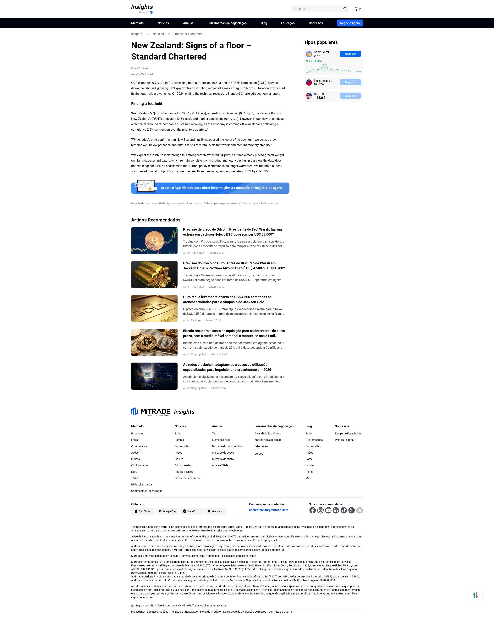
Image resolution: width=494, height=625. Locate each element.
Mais (308, 478)
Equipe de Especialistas (349, 433)
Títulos (135, 478)
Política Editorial (344, 440)
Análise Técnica (184, 471)
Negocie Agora (350, 23)
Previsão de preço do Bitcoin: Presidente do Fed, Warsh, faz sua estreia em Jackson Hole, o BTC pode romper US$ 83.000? (232, 232)
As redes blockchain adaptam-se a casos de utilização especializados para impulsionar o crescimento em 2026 (227, 367)
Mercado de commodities (227, 446)
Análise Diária (220, 465)
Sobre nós (316, 23)
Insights (136, 34)
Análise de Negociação (268, 440)
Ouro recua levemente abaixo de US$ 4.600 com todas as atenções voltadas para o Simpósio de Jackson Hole (227, 299)
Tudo (178, 433)
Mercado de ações (223, 452)
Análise (188, 23)
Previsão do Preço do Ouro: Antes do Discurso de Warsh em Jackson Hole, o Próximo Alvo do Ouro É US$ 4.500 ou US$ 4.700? (234, 265)
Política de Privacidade (184, 611)
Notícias (163, 23)
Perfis (309, 471)
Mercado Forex (221, 440)
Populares (137, 433)
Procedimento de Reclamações (149, 611)
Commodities (139, 446)
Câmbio (179, 440)
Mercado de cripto (223, 459)
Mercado (137, 23)
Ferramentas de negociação (227, 23)
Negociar (350, 54)
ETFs (134, 471)
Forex (134, 440)
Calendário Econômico (268, 433)
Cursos (259, 453)
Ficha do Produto (210, 611)
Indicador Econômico (188, 34)
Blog (264, 23)
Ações (135, 452)
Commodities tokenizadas (146, 491)
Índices (135, 459)
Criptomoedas (139, 465)
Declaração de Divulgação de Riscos (244, 611)
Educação (288, 23)
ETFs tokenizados (141, 484)
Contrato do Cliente (280, 611)
